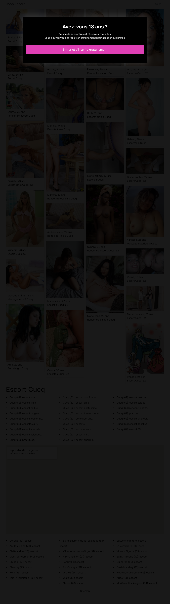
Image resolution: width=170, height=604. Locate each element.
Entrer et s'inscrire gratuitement (85, 49)
